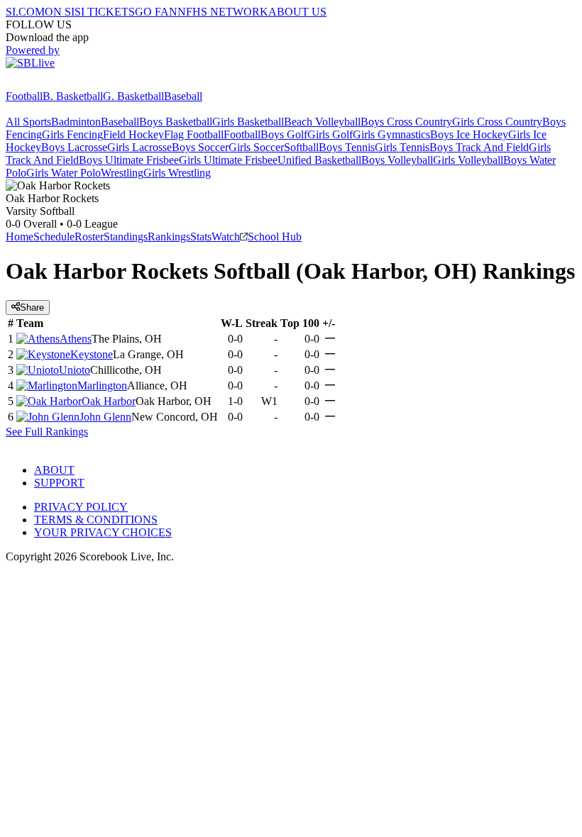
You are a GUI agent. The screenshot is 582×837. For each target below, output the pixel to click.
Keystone (91, 354)
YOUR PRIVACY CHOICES (103, 532)
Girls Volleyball (468, 160)
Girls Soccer (256, 147)
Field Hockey (133, 134)
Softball (301, 147)
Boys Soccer (200, 147)
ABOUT (54, 470)
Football (24, 96)
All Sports (28, 122)
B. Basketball (73, 96)
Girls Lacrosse (139, 147)
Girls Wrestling (177, 173)
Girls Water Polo (63, 173)
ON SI (60, 12)
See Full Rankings (47, 432)
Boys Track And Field (479, 147)
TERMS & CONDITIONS (96, 520)
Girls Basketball (248, 122)
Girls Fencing (72, 134)
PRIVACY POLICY (81, 507)
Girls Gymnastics (391, 134)
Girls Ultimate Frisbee (228, 160)
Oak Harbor (109, 401)
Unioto (74, 370)
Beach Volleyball (322, 122)
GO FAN (156, 12)
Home (19, 237)
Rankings (169, 237)
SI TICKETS (105, 12)
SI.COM (25, 12)
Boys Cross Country (406, 122)
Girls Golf (330, 134)
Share (32, 307)
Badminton (76, 122)
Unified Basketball (319, 160)
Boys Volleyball (397, 160)
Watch (226, 237)
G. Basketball (133, 96)
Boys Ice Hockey (469, 134)
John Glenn (105, 417)
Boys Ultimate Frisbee (129, 160)
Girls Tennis (402, 147)
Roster (89, 237)
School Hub (275, 237)
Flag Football (194, 134)
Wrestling (122, 173)
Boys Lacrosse (74, 147)
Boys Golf (283, 134)
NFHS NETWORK (222, 12)
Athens (76, 339)
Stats (201, 237)
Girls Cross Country (497, 122)
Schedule (54, 237)
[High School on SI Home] (60, 83)
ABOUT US (297, 12)
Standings (126, 237)
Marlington (102, 385)
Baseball (183, 96)
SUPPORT (59, 483)
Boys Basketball (175, 122)
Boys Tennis (347, 147)
